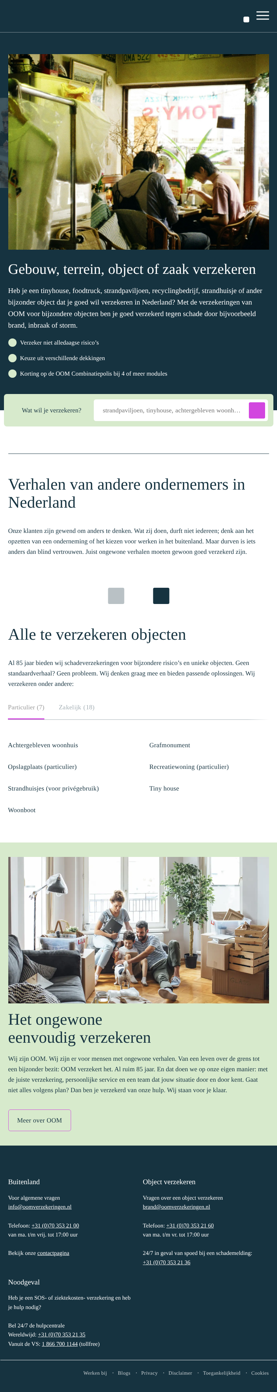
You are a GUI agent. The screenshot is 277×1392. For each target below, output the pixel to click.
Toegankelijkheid (222, 1373)
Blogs (124, 1373)
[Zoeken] (246, 19)
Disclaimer (180, 1373)
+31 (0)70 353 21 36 (166, 1263)
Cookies (260, 1373)
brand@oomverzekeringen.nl (176, 1207)
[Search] (257, 410)
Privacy (149, 1373)
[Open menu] (263, 16)
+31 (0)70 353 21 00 (55, 1226)
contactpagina (53, 1253)
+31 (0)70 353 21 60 (190, 1226)
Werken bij (95, 1373)
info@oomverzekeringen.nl (40, 1207)
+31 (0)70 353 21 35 (61, 1335)
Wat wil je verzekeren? (52, 410)
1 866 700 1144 (60, 1344)
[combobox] (181, 410)
